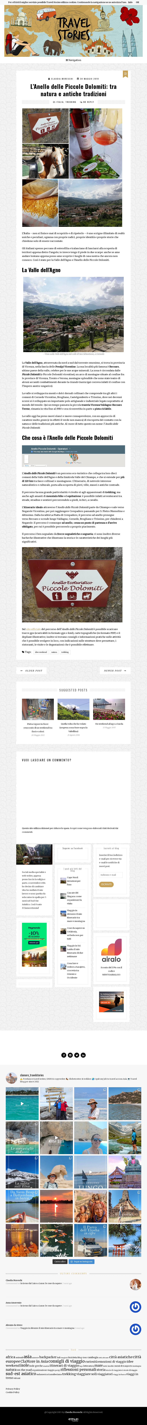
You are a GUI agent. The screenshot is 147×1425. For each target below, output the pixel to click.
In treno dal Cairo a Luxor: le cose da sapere (41, 1283)
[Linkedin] (83, 1055)
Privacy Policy (13, 1389)
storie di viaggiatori (114, 1370)
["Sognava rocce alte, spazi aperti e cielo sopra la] (125, 1137)
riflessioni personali (78, 1369)
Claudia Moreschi (62, 78)
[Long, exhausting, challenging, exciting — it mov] (56, 1103)
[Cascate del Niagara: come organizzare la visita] (63, 896)
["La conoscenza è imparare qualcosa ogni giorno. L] (125, 1172)
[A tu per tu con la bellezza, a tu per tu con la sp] (56, 1137)
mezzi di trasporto (123, 1366)
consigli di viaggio (66, 1361)
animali (19, 1357)
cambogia (92, 1357)
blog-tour (82, 1357)
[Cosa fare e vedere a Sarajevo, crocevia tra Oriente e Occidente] (63, 966)
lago (81, 1366)
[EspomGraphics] (73, 1419)
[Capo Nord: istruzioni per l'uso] (63, 881)
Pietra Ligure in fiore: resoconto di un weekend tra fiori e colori (38, 728)
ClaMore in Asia (34, 1361)
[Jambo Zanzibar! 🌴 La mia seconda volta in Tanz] (90, 1103)
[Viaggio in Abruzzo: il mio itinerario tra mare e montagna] (63, 914)
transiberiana (55, 1374)
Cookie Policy (12, 1392)
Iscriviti (106, 884)
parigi (57, 1370)
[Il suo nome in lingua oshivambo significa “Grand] (90, 1240)
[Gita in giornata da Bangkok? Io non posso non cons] (125, 1206)
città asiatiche (120, 1357)
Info (130, 2)
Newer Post (113, 670)
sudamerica (42, 1374)
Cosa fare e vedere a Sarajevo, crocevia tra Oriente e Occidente (76, 970)
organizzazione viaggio (43, 1370)
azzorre (35, 1357)
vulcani (16, 1378)
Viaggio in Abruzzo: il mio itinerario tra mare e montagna (47, 1328)
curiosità (91, 1361)
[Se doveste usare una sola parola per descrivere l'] (56, 1240)
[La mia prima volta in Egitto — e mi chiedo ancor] (56, 1172)
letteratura (88, 1366)
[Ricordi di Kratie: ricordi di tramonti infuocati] (56, 1206)
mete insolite (108, 1366)
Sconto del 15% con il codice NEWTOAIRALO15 (111, 971)
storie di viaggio (130, 1370)
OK (137, 2)
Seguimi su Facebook (73, 848)
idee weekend (41, 652)
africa (10, 1357)
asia (28, 1356)
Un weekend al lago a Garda (109, 724)
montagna (137, 1366)
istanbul (46, 1366)
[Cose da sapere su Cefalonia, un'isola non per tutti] (63, 931)
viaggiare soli (86, 1374)
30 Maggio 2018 (89, 78)
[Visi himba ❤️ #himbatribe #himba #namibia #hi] (90, 1206)
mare (98, 1365)
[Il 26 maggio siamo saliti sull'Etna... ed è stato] (22, 1172)
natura (54, 652)
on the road (24, 1370)
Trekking (70, 101)
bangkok (64, 1358)
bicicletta (72, 1357)
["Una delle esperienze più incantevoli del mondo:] (125, 1240)
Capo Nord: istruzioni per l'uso (74, 881)
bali (58, 1357)
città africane (104, 1358)
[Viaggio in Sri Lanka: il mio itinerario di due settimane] (63, 949)
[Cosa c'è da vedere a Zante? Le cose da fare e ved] (22, 1137)
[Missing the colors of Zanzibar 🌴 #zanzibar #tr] (22, 1103)
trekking (65, 652)
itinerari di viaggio (64, 1366)
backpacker (47, 1357)
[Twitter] (76, 1055)
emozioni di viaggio (112, 1361)
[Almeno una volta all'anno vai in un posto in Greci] (90, 1137)
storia (101, 1370)
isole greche (36, 1365)
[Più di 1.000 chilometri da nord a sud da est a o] (125, 1103)
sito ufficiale (33, 629)
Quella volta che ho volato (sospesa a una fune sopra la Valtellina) (73, 728)
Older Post (33, 670)
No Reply (88, 101)
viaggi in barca (119, 1375)
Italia (60, 101)
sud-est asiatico (21, 1373)
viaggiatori (105, 1374)
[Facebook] (63, 1055)
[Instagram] (70, 1055)
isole (24, 1365)
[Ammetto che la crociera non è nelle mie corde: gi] (90, 1172)
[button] (45, 126)
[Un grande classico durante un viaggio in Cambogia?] (22, 1206)
